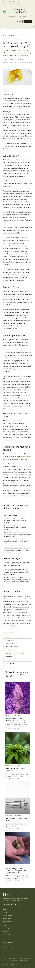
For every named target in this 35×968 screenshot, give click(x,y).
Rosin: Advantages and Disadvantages (16, 653)
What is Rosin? (10, 640)
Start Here (28, 21)
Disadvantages (10, 660)
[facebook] (4, 904)
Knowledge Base (11, 34)
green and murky (22, 456)
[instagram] (8, 904)
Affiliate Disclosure (8, 947)
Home (4, 34)
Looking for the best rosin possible (15, 650)
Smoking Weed (7, 929)
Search (19, 21)
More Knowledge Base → (24, 673)
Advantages (9, 656)
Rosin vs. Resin (10, 643)
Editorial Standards (8, 942)
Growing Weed (7, 918)
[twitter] (19, 904)
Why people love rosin (12, 646)
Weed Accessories (13, 27)
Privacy (5, 950)
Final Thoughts (10, 663)
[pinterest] (15, 904)
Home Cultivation (7, 931)
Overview (8, 637)
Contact (5, 945)
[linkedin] (11, 904)
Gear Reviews (6, 934)
